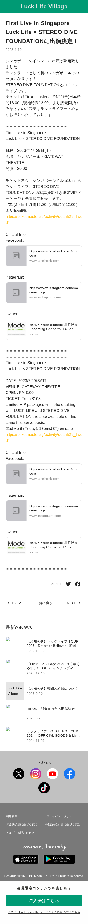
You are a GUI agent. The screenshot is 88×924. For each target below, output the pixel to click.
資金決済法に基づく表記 (21, 824)
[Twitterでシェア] (68, 584)
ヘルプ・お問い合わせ (20, 832)
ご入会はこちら (44, 900)
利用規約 (11, 816)
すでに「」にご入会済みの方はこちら (44, 912)
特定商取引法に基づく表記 (63, 824)
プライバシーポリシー (60, 816)
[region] (44, 691)
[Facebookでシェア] (77, 584)
